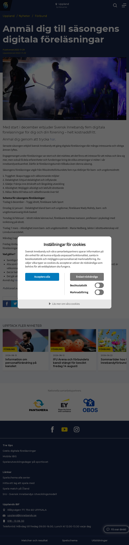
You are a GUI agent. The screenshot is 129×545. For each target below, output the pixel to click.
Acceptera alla (42, 276)
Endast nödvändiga (87, 276)
